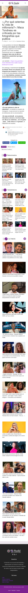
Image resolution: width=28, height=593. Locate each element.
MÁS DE (4, 146)
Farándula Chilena (21, 41)
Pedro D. (6, 41)
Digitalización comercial (7, 580)
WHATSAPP (22, 142)
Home (9, 590)
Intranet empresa (6, 579)
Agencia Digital (5, 582)
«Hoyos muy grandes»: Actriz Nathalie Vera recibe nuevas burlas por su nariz (12, 62)
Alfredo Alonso (11, 146)
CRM (3, 577)
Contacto (18, 590)
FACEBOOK (6, 142)
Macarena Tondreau (7, 149)
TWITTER (14, 142)
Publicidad (13, 590)
